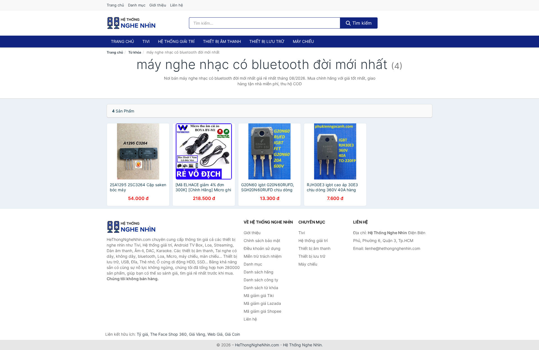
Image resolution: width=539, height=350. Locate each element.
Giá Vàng (197, 334)
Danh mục (136, 5)
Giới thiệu (157, 5)
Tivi (146, 41)
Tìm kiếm (361, 23)
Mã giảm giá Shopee (262, 311)
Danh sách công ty (261, 279)
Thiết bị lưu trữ (266, 41)
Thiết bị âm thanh (222, 41)
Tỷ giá (142, 334)
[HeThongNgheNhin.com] (131, 23)
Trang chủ (115, 5)
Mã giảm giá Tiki (259, 295)
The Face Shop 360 (168, 334)
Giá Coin (232, 334)
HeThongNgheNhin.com (257, 344)
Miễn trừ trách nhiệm (263, 256)
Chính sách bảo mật (262, 240)
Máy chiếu (303, 41)
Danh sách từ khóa (261, 287)
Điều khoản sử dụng (262, 248)
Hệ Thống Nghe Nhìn (302, 344)
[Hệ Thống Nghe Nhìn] (135, 227)
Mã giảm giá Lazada (262, 303)
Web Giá (215, 334)
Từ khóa (134, 52)
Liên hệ (176, 5)
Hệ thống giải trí (176, 41)
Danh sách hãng (258, 272)
